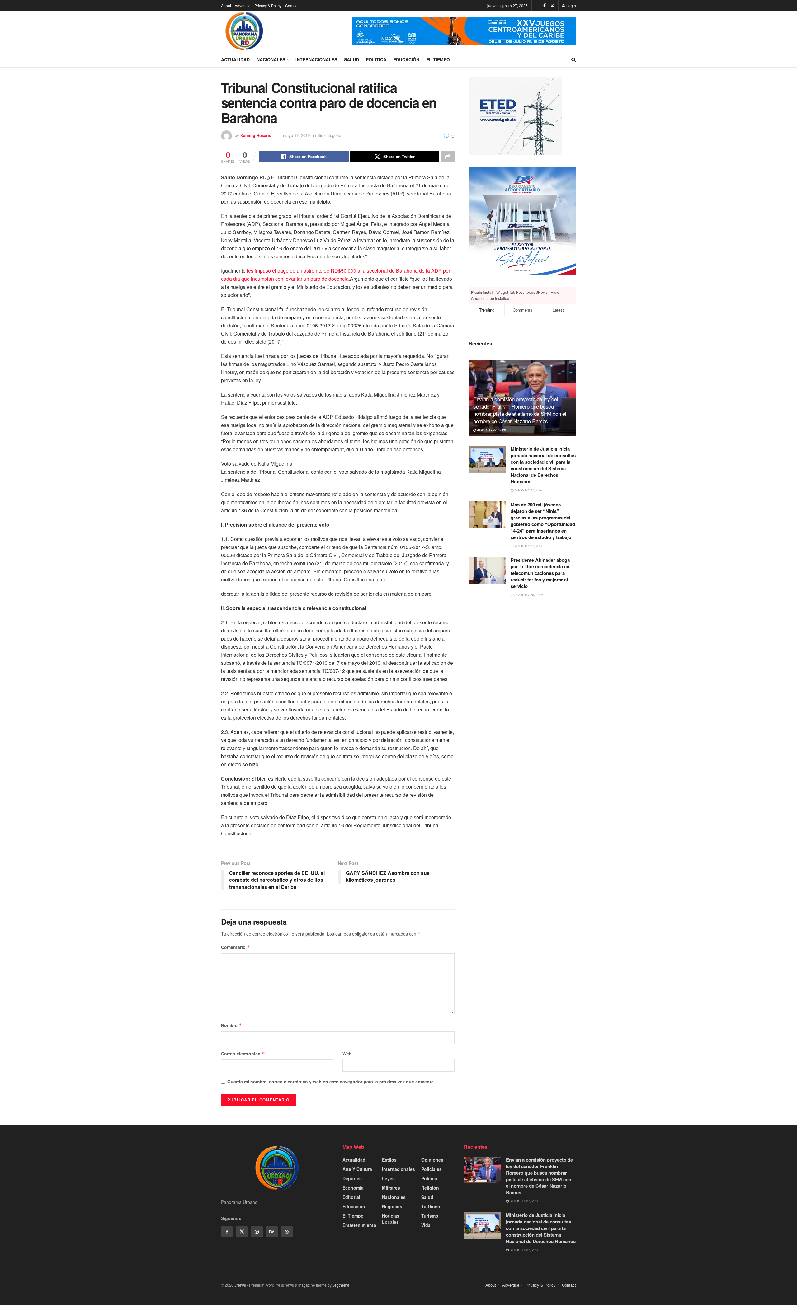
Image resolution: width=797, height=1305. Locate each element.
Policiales (431, 1169)
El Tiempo (438, 59)
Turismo (429, 1216)
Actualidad (235, 59)
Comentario (235, 947)
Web (347, 1053)
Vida (426, 1225)
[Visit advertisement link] (464, 31)
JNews (240, 1285)
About (226, 5)
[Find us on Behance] (272, 1231)
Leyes (388, 1178)
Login (570, 5)
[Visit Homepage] (244, 31)
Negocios (392, 1206)
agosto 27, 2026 (491, 429)
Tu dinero (431, 1206)
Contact (291, 5)
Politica (376, 59)
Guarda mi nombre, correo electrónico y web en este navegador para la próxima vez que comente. (331, 1081)
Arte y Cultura (357, 1169)
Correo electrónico (243, 1053)
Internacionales (316, 59)
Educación (406, 59)
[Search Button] (573, 59)
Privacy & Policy (267, 5)
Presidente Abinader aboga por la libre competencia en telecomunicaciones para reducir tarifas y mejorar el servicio (540, 573)
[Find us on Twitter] (552, 5)
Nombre (231, 1025)
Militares (391, 1188)
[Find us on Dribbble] (287, 1231)
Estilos (389, 1160)
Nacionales (271, 59)
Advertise (243, 5)
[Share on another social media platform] (448, 156)
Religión (430, 1188)
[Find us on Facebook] (544, 5)
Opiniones (432, 1160)
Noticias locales (390, 1219)
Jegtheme (340, 1285)
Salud (351, 59)
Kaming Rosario (255, 135)
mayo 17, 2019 (296, 135)
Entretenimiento (359, 1225)
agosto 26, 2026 (528, 594)
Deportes (352, 1178)
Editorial (351, 1197)
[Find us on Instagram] (257, 1231)
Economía (353, 1188)
